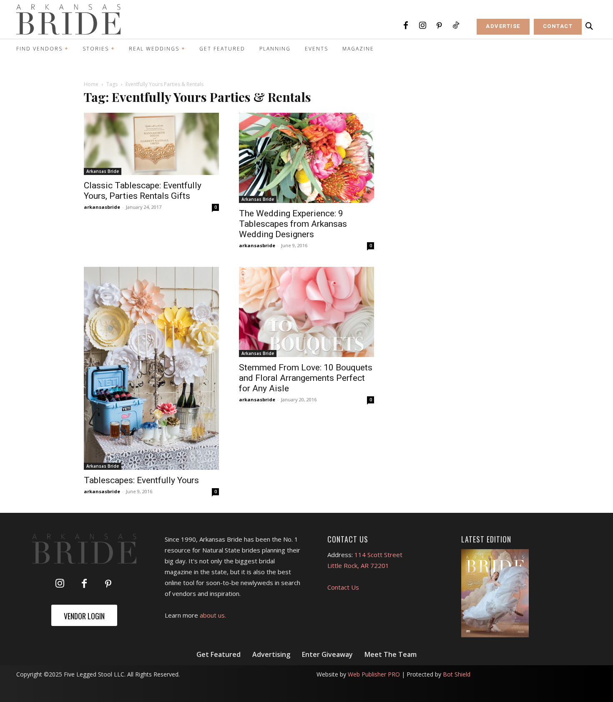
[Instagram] (422, 26)
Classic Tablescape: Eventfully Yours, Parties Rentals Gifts (142, 190)
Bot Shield (456, 674)
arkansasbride (102, 207)
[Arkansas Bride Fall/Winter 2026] (495, 593)
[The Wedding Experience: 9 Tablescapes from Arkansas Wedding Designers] (306, 158)
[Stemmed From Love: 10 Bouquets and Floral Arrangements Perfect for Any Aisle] (306, 312)
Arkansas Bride (102, 171)
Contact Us (343, 587)
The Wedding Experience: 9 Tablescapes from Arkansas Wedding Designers (293, 223)
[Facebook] (405, 26)
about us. (213, 615)
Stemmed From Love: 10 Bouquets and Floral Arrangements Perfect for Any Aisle (305, 377)
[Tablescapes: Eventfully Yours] (151, 368)
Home (91, 84)
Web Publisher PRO (374, 674)
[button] (589, 26)
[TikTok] (455, 26)
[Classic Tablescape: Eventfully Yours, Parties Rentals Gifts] (151, 144)
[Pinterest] (439, 26)
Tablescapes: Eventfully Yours (141, 480)
